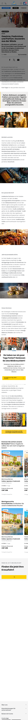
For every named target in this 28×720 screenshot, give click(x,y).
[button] (21, 3)
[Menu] (2, 3)
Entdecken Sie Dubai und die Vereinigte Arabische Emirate (14, 431)
